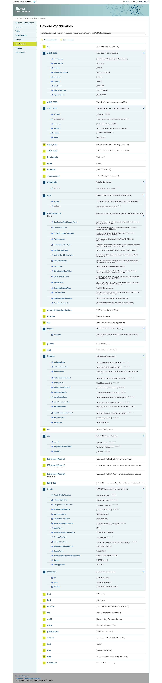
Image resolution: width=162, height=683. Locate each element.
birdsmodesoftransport (62, 378)
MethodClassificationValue (63, 255)
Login (127, 1)
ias (48, 430)
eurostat (51, 316)
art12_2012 (52, 53)
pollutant (57, 451)
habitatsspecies (59, 417)
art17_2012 (52, 145)
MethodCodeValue (60, 261)
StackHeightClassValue (62, 288)
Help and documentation (24, 23)
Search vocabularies (50, 40)
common (51, 170)
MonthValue (58, 266)
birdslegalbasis (59, 362)
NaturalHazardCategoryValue (64, 532)
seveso (50, 638)
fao (48, 323)
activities (57, 114)
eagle (56, 582)
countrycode (58, 59)
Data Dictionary (33, 18)
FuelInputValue (59, 239)
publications (52, 632)
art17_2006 (52, 108)
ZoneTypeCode (59, 565)
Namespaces (20, 52)
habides (51, 356)
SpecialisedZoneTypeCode (63, 546)
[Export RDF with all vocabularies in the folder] (143, 53)
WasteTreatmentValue (61, 303)
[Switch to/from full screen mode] (134, 1)
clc (55, 578)
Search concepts (68, 40)
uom (49, 650)
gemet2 (50, 344)
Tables (17, 31)
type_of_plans (59, 95)
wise (49, 657)
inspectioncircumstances (63, 447)
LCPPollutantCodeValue (62, 245)
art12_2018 (52, 102)
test (49, 644)
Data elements (20, 35)
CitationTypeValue (60, 500)
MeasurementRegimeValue (63, 523)
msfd (49, 619)
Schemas (18, 39)
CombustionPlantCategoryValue (65, 222)
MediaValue (58, 528)
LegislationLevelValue (62, 519)
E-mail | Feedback (22, 676)
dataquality (52, 182)
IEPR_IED (51, 483)
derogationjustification (62, 387)
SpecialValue (58, 551)
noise (49, 625)
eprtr (49, 196)
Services (18, 48)
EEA (25, 1)
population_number (61, 72)
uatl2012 (57, 587)
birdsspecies (58, 383)
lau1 (49, 594)
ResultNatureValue (60, 542)
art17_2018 (52, 151)
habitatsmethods (60, 407)
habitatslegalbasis (60, 397)
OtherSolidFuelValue (61, 277)
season (56, 81)
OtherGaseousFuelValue (63, 271)
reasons (57, 133)
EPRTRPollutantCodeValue (64, 233)
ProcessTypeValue (60, 537)
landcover (51, 572)
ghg (49, 350)
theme (56, 560)
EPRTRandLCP (54, 214)
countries (57, 124)
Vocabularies (20, 44)
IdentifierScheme (60, 514)
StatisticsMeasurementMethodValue (67, 556)
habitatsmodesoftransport (63, 413)
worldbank (52, 663)
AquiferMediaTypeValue (62, 495)
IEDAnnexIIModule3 (56, 465)
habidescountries (60, 392)
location (57, 68)
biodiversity (52, 157)
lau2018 (50, 607)
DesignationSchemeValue (63, 505)
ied (48, 436)
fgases (50, 329)
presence (57, 77)
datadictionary (53, 176)
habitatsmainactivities (62, 402)
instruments (58, 422)
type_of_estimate (60, 90)
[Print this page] (131, 1)
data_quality (58, 63)
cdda (49, 163)
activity (56, 201)
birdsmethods (59, 372)
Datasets (18, 27)
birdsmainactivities (61, 367)
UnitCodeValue (59, 293)
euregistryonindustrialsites (59, 310)
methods (57, 128)
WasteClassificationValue (63, 298)
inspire (50, 489)
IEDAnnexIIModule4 (56, 474)
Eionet (25, 18)
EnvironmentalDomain (62, 509)
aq (48, 47)
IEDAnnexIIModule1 (56, 459)
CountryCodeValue (60, 228)
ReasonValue (58, 282)
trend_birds (58, 86)
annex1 (56, 442)
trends (56, 137)
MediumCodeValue (61, 250)
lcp (48, 613)
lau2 (49, 600)
